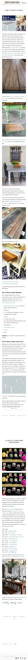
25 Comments (13, 415)
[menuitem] (22, 3)
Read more (14, 408)
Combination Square (9, 327)
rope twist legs (15, 306)
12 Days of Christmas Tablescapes (14, 441)
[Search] (22, 3)
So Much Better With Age (15, 535)
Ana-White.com (13, 552)
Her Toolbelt (11, 533)
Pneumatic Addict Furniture (16, 536)
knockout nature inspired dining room (14, 556)
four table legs (13, 47)
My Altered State (12, 548)
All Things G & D (13, 540)
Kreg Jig (6, 316)
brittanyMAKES (13, 542)
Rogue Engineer (13, 531)
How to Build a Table (14, 10)
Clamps (6, 329)
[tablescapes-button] (14, 459)
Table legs (7, 306)
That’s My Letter (13, 550)
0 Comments (15, 616)
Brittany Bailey (22, 415)
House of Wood (11, 509)
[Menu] (25, 3)
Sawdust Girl (12, 546)
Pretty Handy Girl (12, 538)
